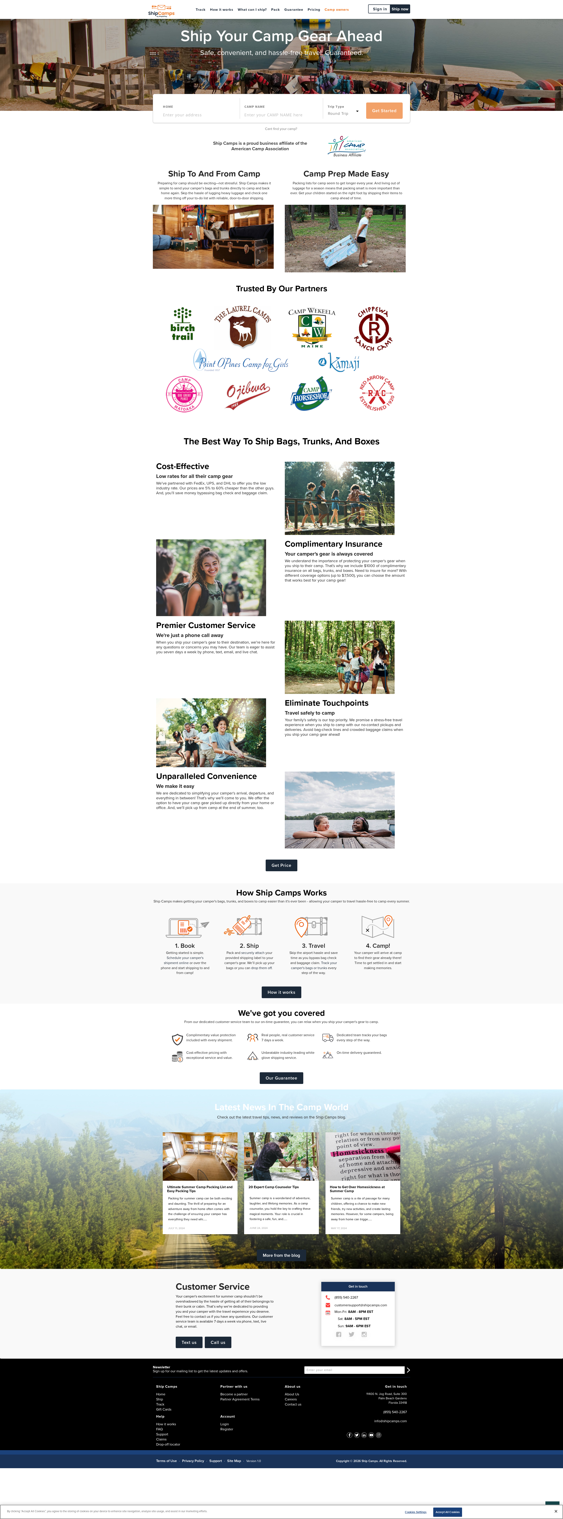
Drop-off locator (168, 1444)
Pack (275, 9)
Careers (291, 1399)
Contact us (293, 1404)
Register (226, 1429)
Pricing (314, 9)
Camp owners (337, 9)
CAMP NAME (254, 106)
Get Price (281, 865)
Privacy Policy (193, 1460)
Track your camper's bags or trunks (314, 965)
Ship (159, 1399)
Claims (161, 1439)
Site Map (234, 1460)
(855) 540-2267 (395, 1412)
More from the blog (281, 1255)
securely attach (253, 952)
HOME (168, 106)
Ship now (400, 9)
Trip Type (335, 106)
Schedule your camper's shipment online (183, 960)
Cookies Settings (415, 1512)
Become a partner (234, 1394)
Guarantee (293, 9)
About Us (292, 1394)
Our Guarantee (281, 1078)
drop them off (261, 967)
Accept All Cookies (448, 1512)
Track (201, 9)
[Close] (556, 1511)
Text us (189, 1342)
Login (224, 1424)
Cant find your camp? (281, 128)
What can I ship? (252, 9)
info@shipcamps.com (390, 1421)
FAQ (159, 1429)
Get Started (384, 110)
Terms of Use (166, 1460)
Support (162, 1434)
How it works (221, 9)
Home (160, 1394)
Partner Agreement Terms (240, 1399)
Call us (218, 1342)
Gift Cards (163, 1409)
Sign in (380, 9)
